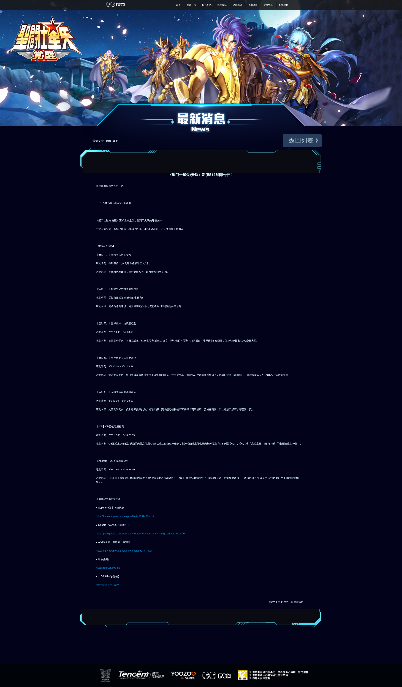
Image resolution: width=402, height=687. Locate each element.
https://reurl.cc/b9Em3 (108, 567)
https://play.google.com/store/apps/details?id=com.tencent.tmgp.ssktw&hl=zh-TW (140, 533)
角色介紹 (206, 4)
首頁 (178, 4)
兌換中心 (268, 4)
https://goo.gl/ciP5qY (107, 585)
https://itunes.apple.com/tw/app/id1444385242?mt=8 (125, 516)
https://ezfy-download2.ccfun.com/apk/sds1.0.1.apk (124, 550)
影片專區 (222, 4)
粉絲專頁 (283, 4)
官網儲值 (253, 4)
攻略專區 (237, 4)
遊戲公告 (191, 4)
